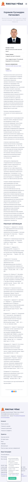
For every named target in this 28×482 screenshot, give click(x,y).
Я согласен (12, 478)
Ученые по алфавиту (6, 430)
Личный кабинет (5, 454)
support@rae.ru (23, 476)
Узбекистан (9, 70)
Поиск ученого (5, 424)
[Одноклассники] (14, 391)
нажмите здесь (15, 474)
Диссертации (4, 446)
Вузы (2, 441)
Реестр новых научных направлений (10, 448)
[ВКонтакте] (12, 391)
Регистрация (4, 457)
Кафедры (3, 443)
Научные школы (5, 437)
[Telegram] (16, 391)
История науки (4, 439)
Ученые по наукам (5, 426)
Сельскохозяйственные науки (13, 66)
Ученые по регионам (6, 428)
